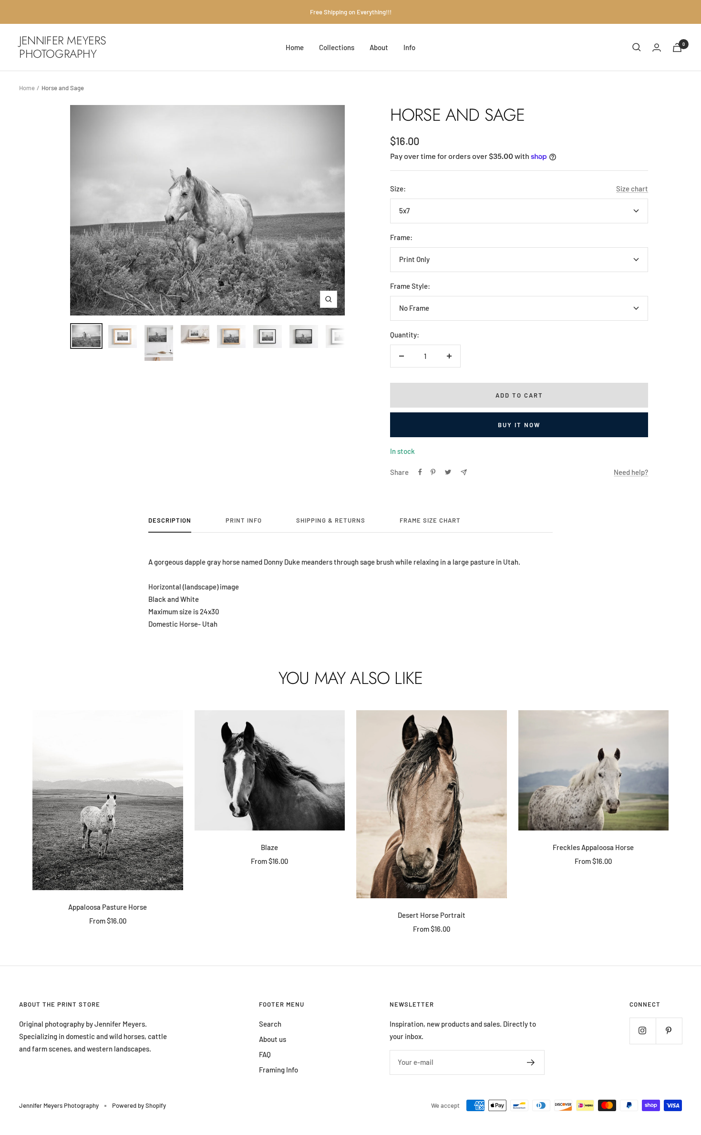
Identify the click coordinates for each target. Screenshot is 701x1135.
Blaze (269, 847)
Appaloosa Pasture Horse (107, 907)
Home (295, 47)
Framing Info (278, 1069)
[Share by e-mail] (464, 472)
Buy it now (519, 425)
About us (272, 1039)
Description (169, 520)
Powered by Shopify (139, 1105)
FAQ (265, 1054)
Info (409, 47)
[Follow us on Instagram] (642, 1031)
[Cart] (677, 47)
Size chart (632, 188)
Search (270, 1023)
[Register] (531, 1062)
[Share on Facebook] (420, 472)
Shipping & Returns (330, 520)
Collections (336, 47)
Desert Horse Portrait (431, 915)
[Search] (636, 47)
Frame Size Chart (430, 520)
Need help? (631, 472)
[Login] (656, 47)
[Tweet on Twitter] (448, 472)
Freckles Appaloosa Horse (593, 847)
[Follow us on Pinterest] (669, 1031)
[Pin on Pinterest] (433, 472)
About (379, 47)
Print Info (244, 520)
